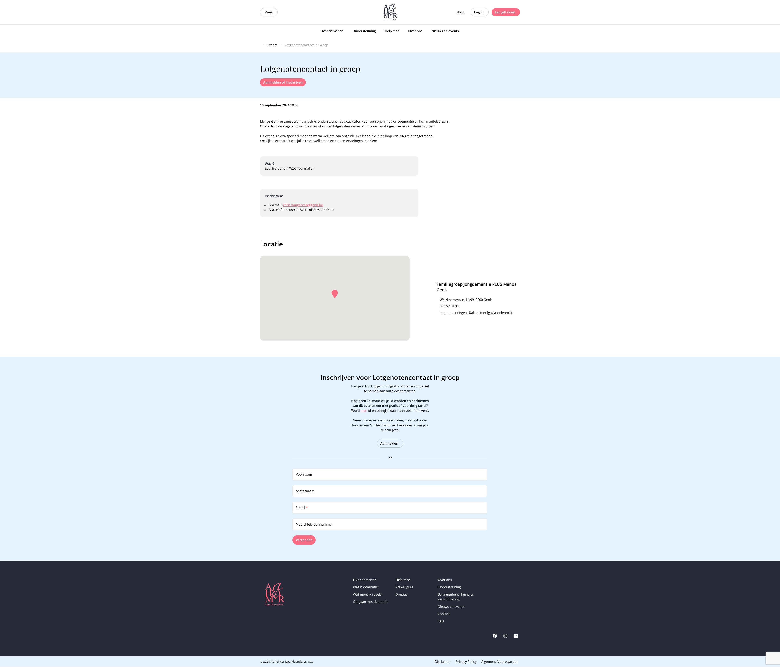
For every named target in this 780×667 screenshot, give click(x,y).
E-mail (302, 507)
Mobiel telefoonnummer (314, 524)
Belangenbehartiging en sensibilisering (456, 596)
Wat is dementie (365, 587)
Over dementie (364, 580)
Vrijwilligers (404, 587)
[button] (334, 294)
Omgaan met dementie (370, 601)
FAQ (441, 621)
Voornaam (304, 474)
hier (364, 410)
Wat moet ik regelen (368, 594)
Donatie (401, 594)
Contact (444, 614)
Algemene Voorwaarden (499, 661)
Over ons (445, 580)
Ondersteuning (449, 587)
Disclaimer (443, 661)
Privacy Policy (466, 661)
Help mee (402, 580)
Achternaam (305, 491)
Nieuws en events (451, 606)
